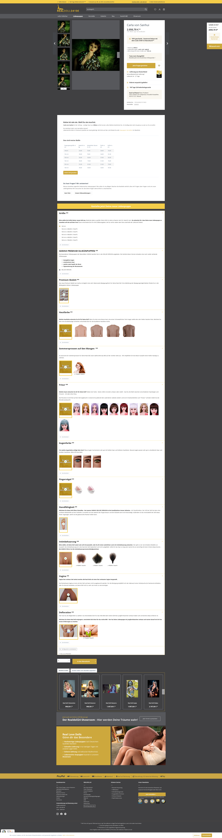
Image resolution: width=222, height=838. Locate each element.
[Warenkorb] (164, 9)
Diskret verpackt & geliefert (138, 82)
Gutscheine (59, 800)
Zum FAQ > (67, 193)
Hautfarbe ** (65, 312)
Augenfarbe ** (66, 443)
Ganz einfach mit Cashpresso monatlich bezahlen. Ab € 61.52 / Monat (144, 94)
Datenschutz (87, 803)
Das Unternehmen (88, 787)
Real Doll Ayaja (132, 703)
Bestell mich (215, 46)
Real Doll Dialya (153, 703)
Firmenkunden (87, 794)
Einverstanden (206, 835)
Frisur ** (63, 384)
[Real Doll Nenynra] (111, 689)
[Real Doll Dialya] (153, 689)
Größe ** (63, 213)
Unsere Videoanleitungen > (83, 193)
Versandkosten (107, 823)
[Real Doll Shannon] (90, 689)
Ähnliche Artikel (63, 670)
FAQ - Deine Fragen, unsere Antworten (65, 787)
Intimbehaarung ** (69, 541)
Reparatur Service (60, 792)
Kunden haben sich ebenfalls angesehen (84, 670)
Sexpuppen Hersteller (126, 130)
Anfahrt (58, 798)
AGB (85, 800)
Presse (85, 792)
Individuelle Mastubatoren (62, 789)
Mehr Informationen (68, 835)
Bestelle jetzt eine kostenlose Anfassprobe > (142, 57)
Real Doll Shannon (90, 703)
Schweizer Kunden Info (61, 794)
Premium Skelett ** (69, 279)
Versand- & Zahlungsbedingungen (92, 796)
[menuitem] (117, 9)
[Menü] (13, 830)
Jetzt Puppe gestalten (140, 66)
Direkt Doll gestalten (70, 172)
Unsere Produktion (88, 791)
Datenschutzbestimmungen (147, 797)
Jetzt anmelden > (151, 794)
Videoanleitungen (60, 796)
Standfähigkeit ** (68, 507)
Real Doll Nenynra (111, 703)
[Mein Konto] (159, 9)
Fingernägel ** (66, 479)
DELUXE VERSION (66, 270)
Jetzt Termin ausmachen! (150, 719)
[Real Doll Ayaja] (132, 689)
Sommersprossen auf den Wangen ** (78, 348)
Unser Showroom (88, 789)
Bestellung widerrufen (89, 806)
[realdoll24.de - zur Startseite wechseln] (68, 9)
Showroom (67, 757)
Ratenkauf (58, 791)
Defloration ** (66, 612)
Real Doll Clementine (69, 703)
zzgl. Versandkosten (139, 31)
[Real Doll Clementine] (68, 689)
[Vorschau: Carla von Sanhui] (63, 26)
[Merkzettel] (155, 9)
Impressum (86, 801)
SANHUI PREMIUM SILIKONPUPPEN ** (78, 250)
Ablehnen (197, 835)
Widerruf (86, 798)
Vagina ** (64, 576)
